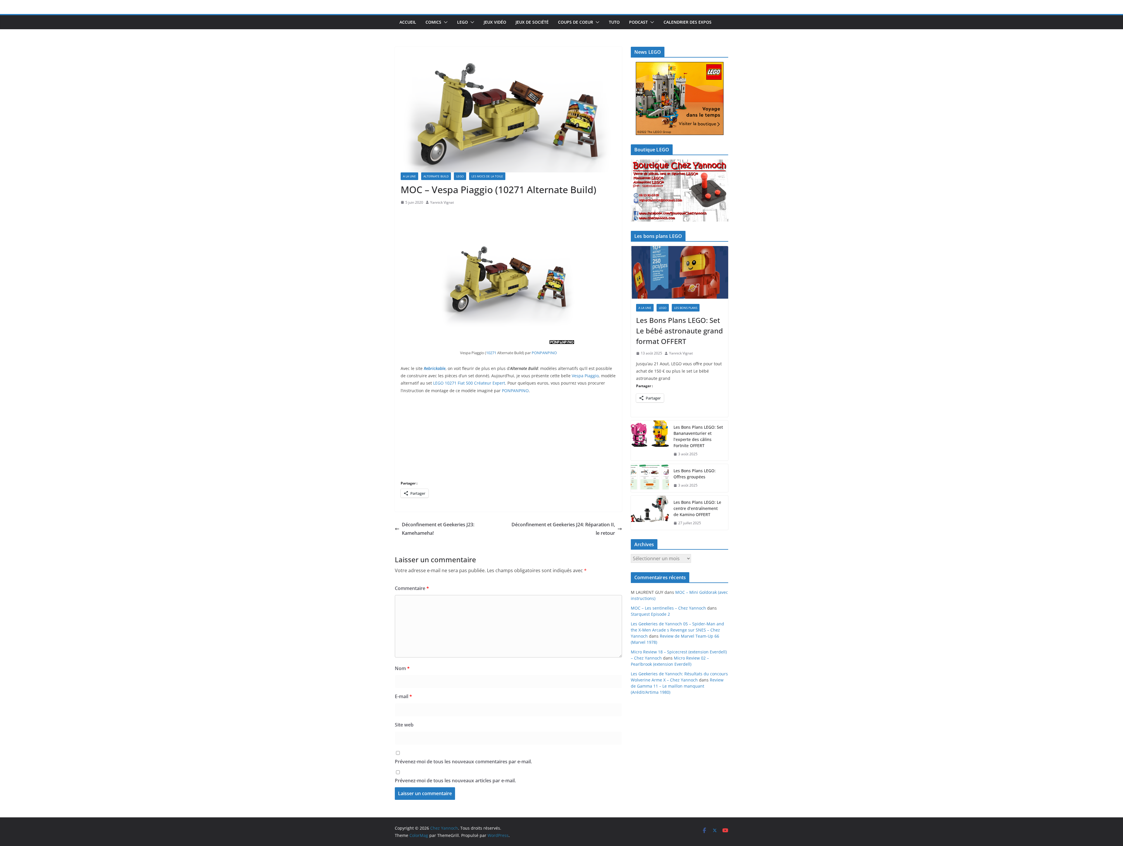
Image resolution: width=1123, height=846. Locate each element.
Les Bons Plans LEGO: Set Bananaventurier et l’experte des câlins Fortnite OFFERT (698, 436)
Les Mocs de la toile (487, 176)
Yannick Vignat (442, 202)
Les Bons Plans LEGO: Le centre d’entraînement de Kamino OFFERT (697, 508)
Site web (404, 725)
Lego (462, 22)
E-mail (403, 696)
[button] (444, 22)
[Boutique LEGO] (679, 191)
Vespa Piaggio (585, 375)
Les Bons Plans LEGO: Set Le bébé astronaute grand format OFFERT (679, 330)
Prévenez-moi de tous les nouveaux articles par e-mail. (455, 780)
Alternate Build (436, 176)
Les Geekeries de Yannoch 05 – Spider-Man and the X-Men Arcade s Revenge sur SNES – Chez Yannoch (677, 630)
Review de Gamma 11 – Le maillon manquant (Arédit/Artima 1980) (677, 686)
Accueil (407, 22)
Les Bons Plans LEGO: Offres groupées (695, 474)
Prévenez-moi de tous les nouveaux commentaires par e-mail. (463, 761)
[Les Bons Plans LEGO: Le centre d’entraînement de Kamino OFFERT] (650, 513)
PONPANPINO (544, 352)
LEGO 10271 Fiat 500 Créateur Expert (469, 383)
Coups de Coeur (575, 22)
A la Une (409, 176)
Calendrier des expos (688, 22)
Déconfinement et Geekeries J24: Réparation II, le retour (563, 528)
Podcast (638, 22)
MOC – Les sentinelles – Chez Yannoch (668, 608)
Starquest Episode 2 (650, 614)
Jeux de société (532, 22)
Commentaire (412, 588)
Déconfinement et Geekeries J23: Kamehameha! (438, 528)
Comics (433, 22)
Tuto (614, 22)
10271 (491, 352)
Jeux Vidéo (495, 22)
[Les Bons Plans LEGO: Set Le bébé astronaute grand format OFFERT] (679, 272)
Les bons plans (685, 308)
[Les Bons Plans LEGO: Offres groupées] (650, 478)
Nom (402, 668)
